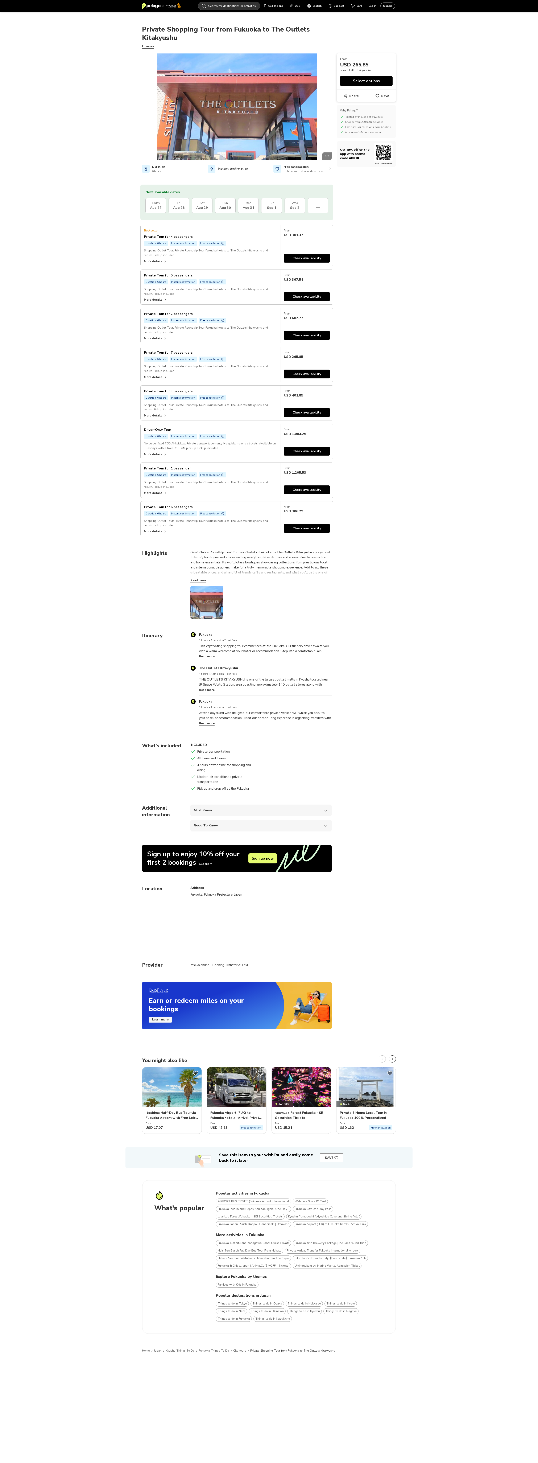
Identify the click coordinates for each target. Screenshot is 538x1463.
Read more (198, 580)
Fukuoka (148, 46)
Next (335, 107)
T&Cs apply (205, 864)
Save (385, 96)
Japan (158, 1351)
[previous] (382, 1059)
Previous (139, 107)
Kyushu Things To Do (180, 1351)
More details (153, 261)
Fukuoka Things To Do (214, 1351)
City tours (239, 1351)
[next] (392, 1059)
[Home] (161, 6)
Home (146, 1351)
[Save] (196, 1073)
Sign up (387, 6)
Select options (366, 80)
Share (354, 96)
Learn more (160, 1020)
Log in (372, 6)
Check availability (307, 258)
